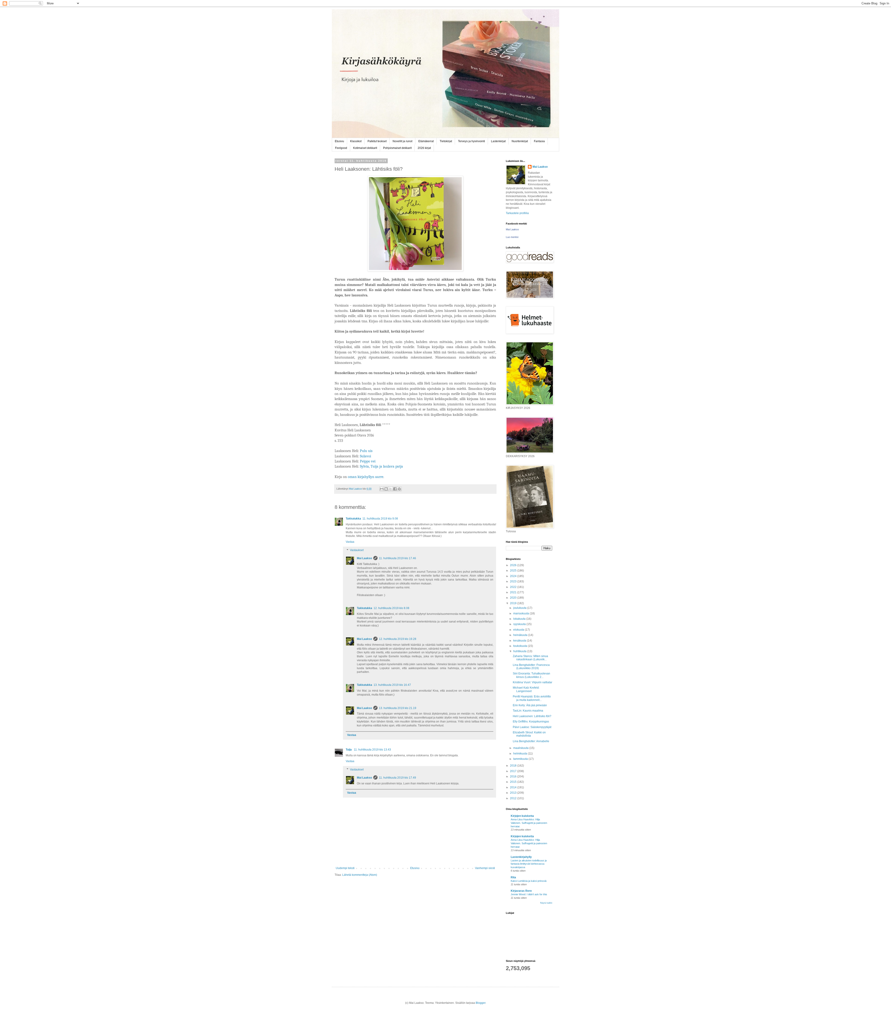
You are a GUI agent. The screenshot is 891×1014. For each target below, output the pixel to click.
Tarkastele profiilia (517, 213)
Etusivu (339, 141)
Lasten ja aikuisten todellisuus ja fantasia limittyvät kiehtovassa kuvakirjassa (529, 864)
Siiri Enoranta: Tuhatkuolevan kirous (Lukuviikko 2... (531, 675)
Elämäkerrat (426, 141)
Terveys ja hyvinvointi (471, 141)
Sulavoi (365, 456)
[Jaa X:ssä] (390, 489)
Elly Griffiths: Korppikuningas (531, 721)
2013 (513, 792)
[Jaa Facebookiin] (395, 489)
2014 (513, 787)
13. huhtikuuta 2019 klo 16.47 (392, 685)
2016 (513, 776)
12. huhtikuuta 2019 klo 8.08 (391, 608)
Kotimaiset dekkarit (365, 148)
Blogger (480, 1002)
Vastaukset (357, 550)
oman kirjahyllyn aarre (365, 477)
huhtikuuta (520, 651)
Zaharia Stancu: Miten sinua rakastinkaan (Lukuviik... (530, 658)
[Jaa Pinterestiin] (399, 489)
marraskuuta (521, 613)
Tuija (349, 749)
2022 (513, 587)
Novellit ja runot (402, 141)
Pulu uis (366, 451)
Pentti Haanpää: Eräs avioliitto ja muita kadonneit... (532, 698)
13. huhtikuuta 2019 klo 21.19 (397, 708)
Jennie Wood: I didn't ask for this (529, 894)
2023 (513, 581)
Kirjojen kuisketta (522, 816)
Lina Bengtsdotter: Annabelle (531, 741)
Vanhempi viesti (485, 868)
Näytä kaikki (546, 903)
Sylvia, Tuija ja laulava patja (381, 466)
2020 (513, 597)
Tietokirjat (446, 141)
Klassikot (356, 141)
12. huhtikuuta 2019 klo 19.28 (397, 639)
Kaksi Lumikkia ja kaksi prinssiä (528, 880)
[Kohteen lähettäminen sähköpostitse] (381, 489)
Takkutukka (353, 518)
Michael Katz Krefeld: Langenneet (526, 689)
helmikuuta (520, 753)
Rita (513, 877)
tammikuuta (521, 758)
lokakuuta (519, 618)
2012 (513, 798)
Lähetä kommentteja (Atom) (359, 874)
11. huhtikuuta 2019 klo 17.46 (397, 558)
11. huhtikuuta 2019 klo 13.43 (372, 749)
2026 (513, 565)
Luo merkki (512, 237)
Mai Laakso (364, 558)
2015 (513, 781)
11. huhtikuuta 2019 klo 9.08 (380, 518)
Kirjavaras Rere (521, 890)
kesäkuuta (520, 640)
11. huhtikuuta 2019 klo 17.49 (397, 777)
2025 (513, 570)
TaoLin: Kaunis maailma (528, 710)
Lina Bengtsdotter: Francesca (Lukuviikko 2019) (531, 666)
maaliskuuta (521, 748)
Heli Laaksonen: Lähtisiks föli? (532, 716)
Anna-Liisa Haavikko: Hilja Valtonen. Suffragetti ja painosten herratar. (529, 823)
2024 (513, 576)
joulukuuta (520, 608)
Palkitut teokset (377, 141)
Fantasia (539, 141)
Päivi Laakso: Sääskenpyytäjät (532, 727)
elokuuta (519, 629)
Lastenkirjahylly (521, 857)
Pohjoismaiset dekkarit (397, 148)
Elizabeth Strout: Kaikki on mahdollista (529, 734)
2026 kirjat (424, 148)
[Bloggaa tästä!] (386, 489)
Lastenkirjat (498, 141)
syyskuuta (519, 624)
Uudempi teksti (345, 868)
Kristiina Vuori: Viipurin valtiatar (532, 682)
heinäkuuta (520, 635)
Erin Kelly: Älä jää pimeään (530, 705)
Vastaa (350, 541)
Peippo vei (367, 461)
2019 (513, 603)
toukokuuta (520, 646)
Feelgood (341, 148)
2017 (513, 771)
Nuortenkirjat (520, 141)
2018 (513, 765)
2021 (513, 592)
